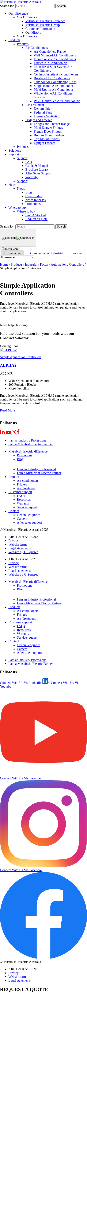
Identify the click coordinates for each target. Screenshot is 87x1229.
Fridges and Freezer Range (52, 124)
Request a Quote (36, 219)
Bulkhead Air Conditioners (52, 78)
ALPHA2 (8, 365)
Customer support (20, 492)
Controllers (76, 264)
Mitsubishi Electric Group (42, 25)
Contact (13, 511)
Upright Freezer (44, 143)
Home (4, 264)
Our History (33, 32)
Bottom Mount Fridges (49, 135)
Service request (27, 507)
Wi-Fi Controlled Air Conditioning (57, 101)
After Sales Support (38, 173)
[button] (9, 346)
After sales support (29, 522)
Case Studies (33, 196)
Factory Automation (53, 264)
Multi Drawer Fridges (48, 127)
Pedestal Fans (43, 112)
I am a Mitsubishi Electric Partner (30, 444)
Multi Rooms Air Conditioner (53, 89)
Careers (22, 518)
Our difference (18, 13)
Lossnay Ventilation (47, 116)
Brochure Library (37, 169)
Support (13, 154)
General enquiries (28, 515)
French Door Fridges (48, 131)
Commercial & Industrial (46, 253)
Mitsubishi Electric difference (28, 451)
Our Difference (27, 17)
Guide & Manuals (37, 165)
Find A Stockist (35, 215)
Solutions (14, 150)
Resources (24, 499)
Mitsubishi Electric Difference (45, 21)
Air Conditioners (36, 47)
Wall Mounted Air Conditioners (55, 55)
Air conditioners (27, 480)
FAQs (21, 496)
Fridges (22, 484)
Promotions (33, 204)
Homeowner (12, 253)
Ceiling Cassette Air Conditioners (56, 74)
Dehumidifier (43, 108)
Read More (7, 410)
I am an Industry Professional (27, 440)
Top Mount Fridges (47, 139)
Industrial (31, 264)
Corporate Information (40, 28)
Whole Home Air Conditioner (53, 93)
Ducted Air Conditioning (50, 63)
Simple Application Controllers (20, 357)
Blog (28, 192)
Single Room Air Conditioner (53, 86)
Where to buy (17, 207)
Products (14, 40)
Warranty (31, 177)
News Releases (35, 200)
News (12, 185)
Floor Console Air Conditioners (55, 59)
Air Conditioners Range (50, 51)
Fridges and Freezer (38, 120)
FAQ (28, 162)
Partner (77, 253)
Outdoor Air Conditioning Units (55, 82)
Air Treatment (34, 105)
